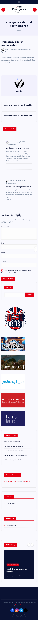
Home (19, 30)
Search (8, 287)
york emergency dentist (12, 441)
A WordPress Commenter (12, 481)
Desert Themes (20, 605)
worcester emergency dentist (13, 451)
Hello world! (26, 481)
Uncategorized (15, 49)
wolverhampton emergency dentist (15, 455)
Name (3, 243)
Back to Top (19, 616)
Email (3, 252)
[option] (19, 564)
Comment (5, 227)
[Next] (32, 544)
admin (7, 49)
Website (4, 261)
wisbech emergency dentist (13, 460)
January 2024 (11, 503)
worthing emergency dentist (13, 446)
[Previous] (28, 544)
